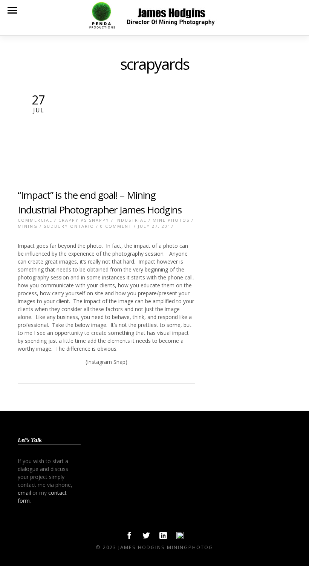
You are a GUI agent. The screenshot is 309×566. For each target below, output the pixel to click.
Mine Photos (171, 220)
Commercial (35, 220)
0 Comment (116, 226)
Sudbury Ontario (69, 226)
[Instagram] (180, 537)
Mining (28, 226)
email (24, 492)
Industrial (131, 220)
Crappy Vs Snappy (83, 220)
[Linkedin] (163, 537)
